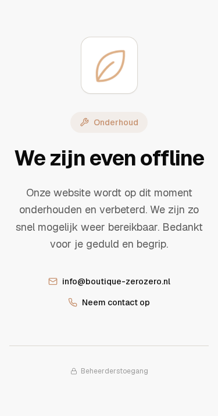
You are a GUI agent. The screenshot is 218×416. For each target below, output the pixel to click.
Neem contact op (116, 302)
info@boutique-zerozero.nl (116, 281)
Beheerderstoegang (114, 371)
